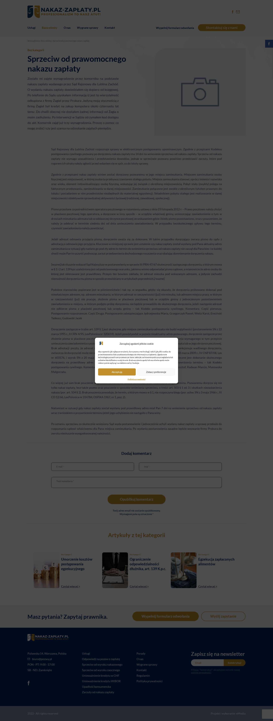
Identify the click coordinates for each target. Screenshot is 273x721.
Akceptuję (117, 372)
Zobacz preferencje (156, 372)
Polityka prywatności (137, 379)
